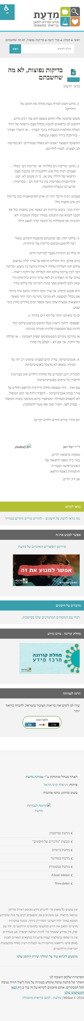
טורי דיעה (53, 40)
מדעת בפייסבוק (59, 833)
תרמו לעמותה (72, 693)
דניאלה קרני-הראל (56, 785)
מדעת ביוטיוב (61, 850)
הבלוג (66, 40)
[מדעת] (56, 25)
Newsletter (62, 883)
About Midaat (60, 875)
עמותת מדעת (35, 777)
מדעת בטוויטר (60, 858)
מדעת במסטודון (59, 866)
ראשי (77, 40)
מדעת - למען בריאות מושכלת (41, 998)
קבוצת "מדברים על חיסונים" (51, 841)
